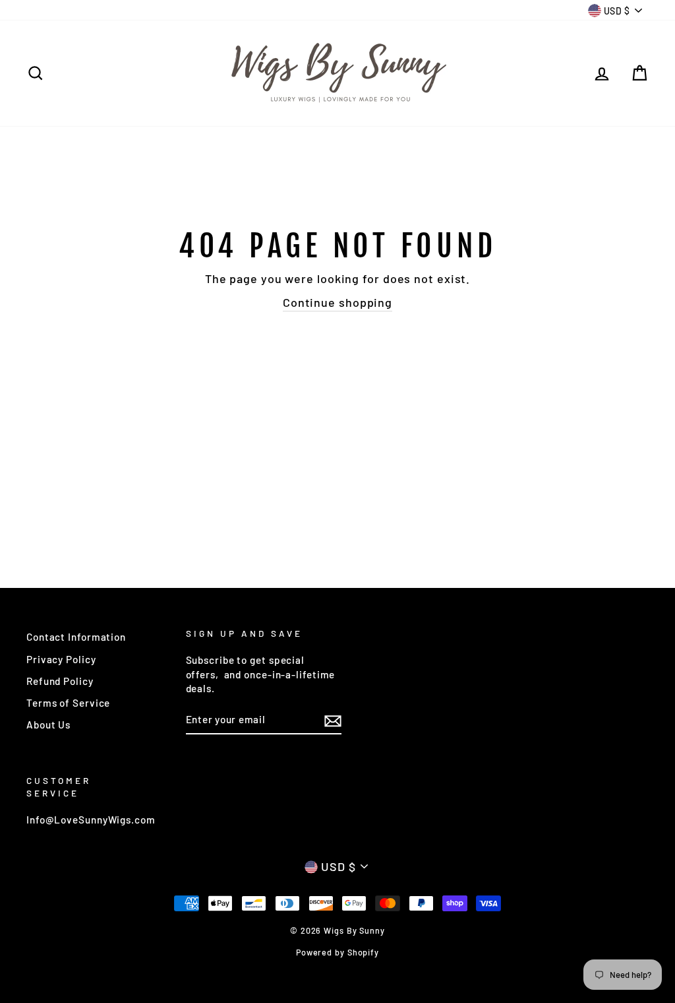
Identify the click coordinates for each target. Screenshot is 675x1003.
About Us (48, 724)
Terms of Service (68, 703)
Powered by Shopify (337, 952)
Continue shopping (337, 302)
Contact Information (76, 637)
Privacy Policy (61, 659)
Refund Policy (60, 681)
